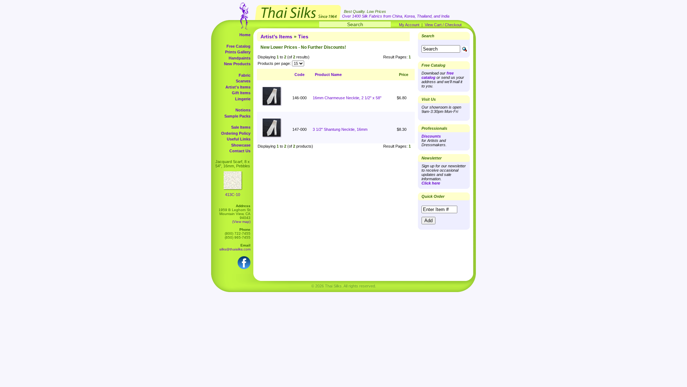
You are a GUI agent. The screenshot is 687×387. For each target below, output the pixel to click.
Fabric (244, 75)
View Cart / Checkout (443, 25)
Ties (303, 36)
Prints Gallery (237, 52)
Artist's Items (237, 87)
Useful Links (238, 139)
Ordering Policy (235, 133)
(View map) (241, 222)
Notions (242, 110)
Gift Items (241, 93)
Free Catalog (238, 46)
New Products (237, 64)
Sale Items (240, 127)
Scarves (243, 81)
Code (299, 74)
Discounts (431, 136)
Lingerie (242, 99)
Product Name (328, 74)
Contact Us (239, 151)
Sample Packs (237, 116)
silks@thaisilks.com (234, 249)
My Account (409, 25)
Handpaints (239, 58)
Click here (431, 183)
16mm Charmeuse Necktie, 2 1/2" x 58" (347, 98)
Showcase (240, 145)
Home (244, 35)
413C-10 (232, 194)
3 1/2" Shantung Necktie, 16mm (340, 129)
